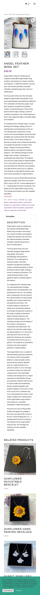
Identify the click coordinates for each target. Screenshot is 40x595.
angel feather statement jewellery (14, 207)
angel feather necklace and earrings (23, 205)
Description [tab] (10, 216)
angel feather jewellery (16, 202)
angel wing (13, 210)
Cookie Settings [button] (8, 590)
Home (6, 14)
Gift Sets (12, 14)
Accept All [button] (19, 590)
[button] (32, 20)
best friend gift (21, 210)
